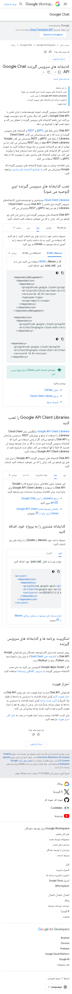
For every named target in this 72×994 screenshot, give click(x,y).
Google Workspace (45, 45)
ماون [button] (60, 553)
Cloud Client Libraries (56, 200)
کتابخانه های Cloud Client (42, 656)
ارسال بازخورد (58, 58)
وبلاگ (66, 900)
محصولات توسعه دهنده (59, 839)
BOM (42, 261)
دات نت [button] (26, 475)
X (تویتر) (65, 911)
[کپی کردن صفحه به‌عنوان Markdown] (49, 72)
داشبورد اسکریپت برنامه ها (57, 875)
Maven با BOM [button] (54, 253)
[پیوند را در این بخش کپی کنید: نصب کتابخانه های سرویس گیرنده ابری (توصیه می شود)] (40, 192)
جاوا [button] (38, 227)
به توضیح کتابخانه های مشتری (27, 169)
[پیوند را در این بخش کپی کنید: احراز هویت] (48, 684)
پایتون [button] (48, 227)
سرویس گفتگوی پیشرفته (29, 671)
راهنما (13, 45)
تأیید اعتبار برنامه (48, 700)
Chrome (65, 943)
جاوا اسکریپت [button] (41, 475)
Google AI (64, 959)
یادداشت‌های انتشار (61, 79)
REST (31, 130)
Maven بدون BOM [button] (31, 253)
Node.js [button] (61, 227)
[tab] (61, 228)
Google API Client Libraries (53, 431)
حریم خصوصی (53, 978)
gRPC (40, 130)
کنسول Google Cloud (59, 880)
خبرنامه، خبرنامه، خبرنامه (58, 905)
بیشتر (18, 227)
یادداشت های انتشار (61, 844)
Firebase (64, 948)
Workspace (46, 4)
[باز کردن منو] (65, 4)
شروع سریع (53, 402)
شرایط (66, 978)
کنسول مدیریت (62, 870)
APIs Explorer (62, 886)
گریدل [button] (49, 553)
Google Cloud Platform (57, 954)
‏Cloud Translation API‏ (41, 29)
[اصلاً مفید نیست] (45, 51)
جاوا (19, 370)
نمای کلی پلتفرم (62, 834)
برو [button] (28, 227)
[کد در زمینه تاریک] (57, 273)
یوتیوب (66, 916)
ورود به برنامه (10, 4)
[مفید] (50, 51)
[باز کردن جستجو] (21, 4)
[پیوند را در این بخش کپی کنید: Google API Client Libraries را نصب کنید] (59, 423)
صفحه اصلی (64, 45)
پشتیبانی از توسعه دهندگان (57, 850)
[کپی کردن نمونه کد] (62, 273)
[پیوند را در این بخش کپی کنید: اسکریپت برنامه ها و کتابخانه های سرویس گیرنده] (56, 644)
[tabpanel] (36, 319)
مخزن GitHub (52, 390)
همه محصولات (63, 964)
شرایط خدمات (63, 855)
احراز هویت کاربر (61, 696)
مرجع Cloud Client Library (44, 396)
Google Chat (59, 14)
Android (65, 938)
